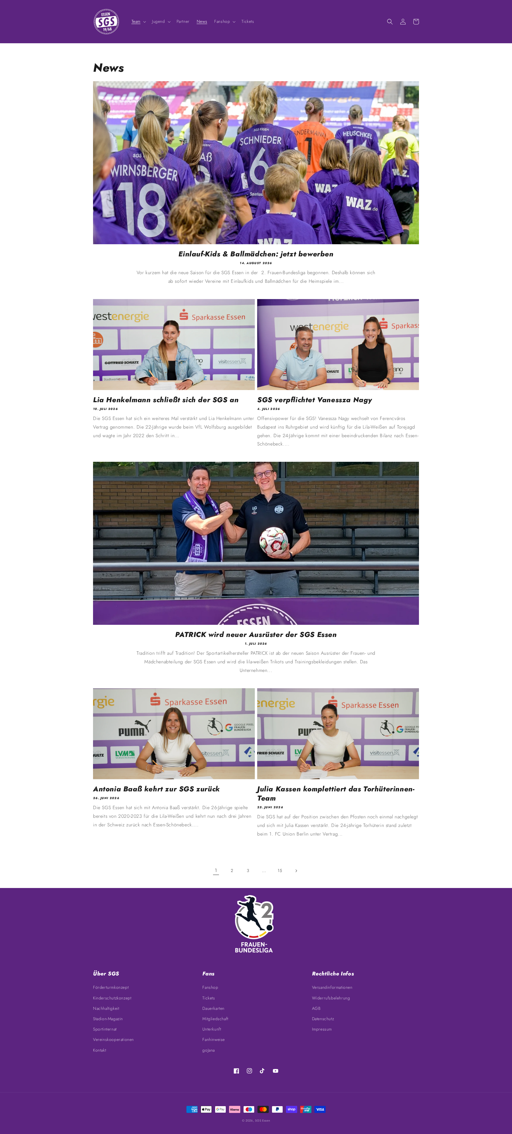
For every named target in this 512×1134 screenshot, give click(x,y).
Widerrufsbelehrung (331, 998)
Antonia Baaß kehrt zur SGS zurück (156, 788)
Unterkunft (211, 1029)
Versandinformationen (332, 987)
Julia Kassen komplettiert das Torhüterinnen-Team (335, 793)
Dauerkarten (213, 1008)
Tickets (208, 998)
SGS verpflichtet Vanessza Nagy (314, 399)
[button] (138, 21)
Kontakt (99, 1050)
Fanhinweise (213, 1039)
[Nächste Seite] (296, 870)
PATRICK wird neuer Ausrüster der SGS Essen (256, 634)
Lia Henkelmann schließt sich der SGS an (166, 399)
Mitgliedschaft (215, 1019)
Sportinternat (105, 1029)
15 (280, 870)
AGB (316, 1008)
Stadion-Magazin (108, 1019)
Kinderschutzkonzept (112, 998)
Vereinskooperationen (113, 1039)
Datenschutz (323, 1019)
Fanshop (210, 987)
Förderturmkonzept (111, 987)
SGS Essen (262, 1120)
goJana (208, 1050)
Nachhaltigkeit (106, 1008)
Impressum (322, 1029)
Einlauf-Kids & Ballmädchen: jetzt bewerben (255, 253)
